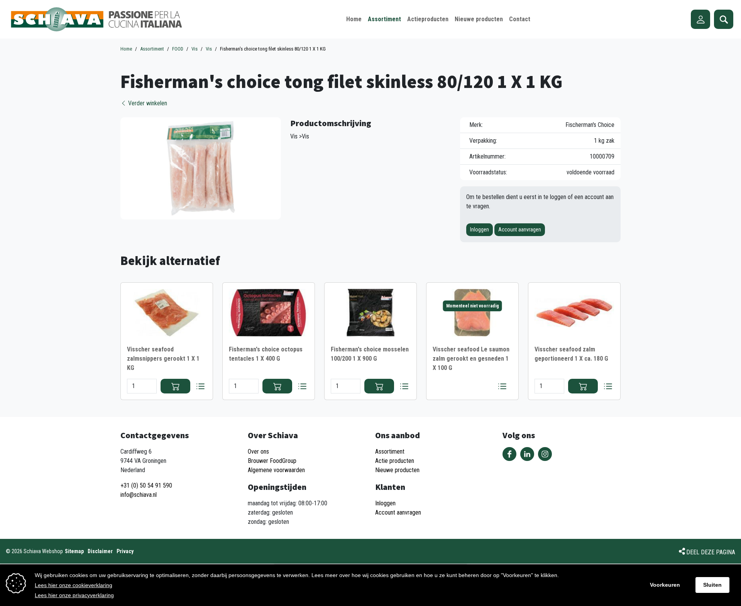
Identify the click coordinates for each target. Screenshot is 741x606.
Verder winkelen (147, 103)
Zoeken (723, 19)
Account (700, 19)
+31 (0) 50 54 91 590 (146, 485)
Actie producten (394, 460)
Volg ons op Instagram (545, 454)
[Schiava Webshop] (97, 19)
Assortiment (389, 451)
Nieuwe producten (397, 470)
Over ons (258, 451)
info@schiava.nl (138, 494)
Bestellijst (200, 386)
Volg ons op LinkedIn (527, 454)
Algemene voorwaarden (276, 470)
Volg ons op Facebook (509, 454)
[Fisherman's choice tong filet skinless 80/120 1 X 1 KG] (200, 168)
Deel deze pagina (710, 552)
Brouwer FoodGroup (272, 460)
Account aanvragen (519, 229)
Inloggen (479, 229)
